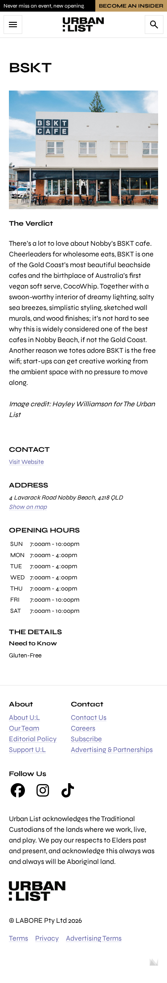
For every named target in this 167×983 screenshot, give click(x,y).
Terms (18, 938)
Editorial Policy (33, 739)
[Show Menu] (13, 24)
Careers (83, 728)
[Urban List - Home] (83, 24)
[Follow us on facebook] (18, 790)
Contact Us (88, 717)
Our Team (24, 728)
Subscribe (86, 739)
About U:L (24, 717)
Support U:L (27, 749)
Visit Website (26, 462)
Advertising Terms (94, 938)
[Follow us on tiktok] (68, 790)
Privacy (47, 938)
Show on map (28, 507)
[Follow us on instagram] (43, 790)
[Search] (154, 24)
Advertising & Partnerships (112, 749)
